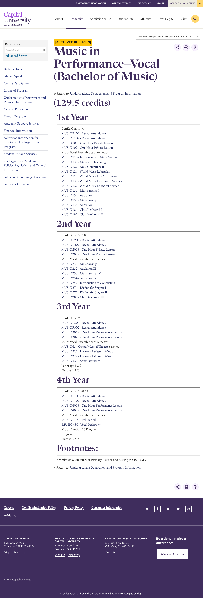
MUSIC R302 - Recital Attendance (83, 327)
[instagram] (188, 509)
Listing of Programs (16, 90)
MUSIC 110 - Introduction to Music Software (90, 157)
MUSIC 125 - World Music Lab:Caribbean (89, 176)
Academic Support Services (21, 123)
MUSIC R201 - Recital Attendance (83, 240)
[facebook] (157, 509)
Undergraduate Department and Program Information (25, 100)
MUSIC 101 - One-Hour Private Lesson (87, 143)
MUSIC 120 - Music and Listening (83, 162)
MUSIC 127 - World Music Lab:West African (90, 186)
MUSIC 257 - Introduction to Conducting (88, 283)
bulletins (67, 593)
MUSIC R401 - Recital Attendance (83, 396)
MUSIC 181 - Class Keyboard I (81, 209)
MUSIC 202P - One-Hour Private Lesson (88, 254)
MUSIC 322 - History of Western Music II (88, 356)
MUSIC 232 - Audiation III (78, 268)
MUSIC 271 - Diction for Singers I (83, 287)
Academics (76, 19)
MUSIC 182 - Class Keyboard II (82, 214)
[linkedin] (168, 509)
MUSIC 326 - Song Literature (80, 361)
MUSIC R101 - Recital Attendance (83, 133)
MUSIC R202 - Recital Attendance (83, 245)
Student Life (126, 19)
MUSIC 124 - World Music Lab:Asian (85, 171)
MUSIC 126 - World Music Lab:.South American (92, 181)
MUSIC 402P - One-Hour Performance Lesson (91, 410)
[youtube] (178, 509)
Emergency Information (91, 3)
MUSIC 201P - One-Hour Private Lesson (88, 249)
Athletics (145, 19)
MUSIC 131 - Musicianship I (80, 190)
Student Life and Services (20, 154)
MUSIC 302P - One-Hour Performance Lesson (91, 337)
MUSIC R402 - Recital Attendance (83, 401)
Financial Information (18, 131)
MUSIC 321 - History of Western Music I (88, 351)
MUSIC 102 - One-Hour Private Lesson (87, 148)
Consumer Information (106, 507)
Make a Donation (172, 554)
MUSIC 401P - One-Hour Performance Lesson (91, 405)
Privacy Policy (74, 507)
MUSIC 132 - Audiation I (77, 195)
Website (60, 555)
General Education (16, 109)
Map (7, 552)
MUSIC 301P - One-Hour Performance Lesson (91, 332)
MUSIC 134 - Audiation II (78, 205)
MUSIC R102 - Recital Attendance (83, 138)
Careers (9, 507)
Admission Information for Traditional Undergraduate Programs (21, 142)
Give (184, 19)
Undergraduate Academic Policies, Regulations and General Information (25, 166)
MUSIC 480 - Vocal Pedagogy (81, 424)
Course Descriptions (17, 83)
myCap (160, 3)
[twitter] (147, 509)
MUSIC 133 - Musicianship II (80, 200)
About (59, 19)
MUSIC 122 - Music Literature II (82, 167)
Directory (144, 3)
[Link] (17, 18)
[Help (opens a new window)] (194, 47)
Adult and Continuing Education (25, 177)
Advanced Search (16, 56)
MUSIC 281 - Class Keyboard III (82, 297)
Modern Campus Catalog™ (129, 593)
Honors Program (15, 116)
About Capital (13, 76)
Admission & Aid (100, 19)
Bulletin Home (13, 69)
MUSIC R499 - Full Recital (78, 420)
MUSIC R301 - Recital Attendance (83, 323)
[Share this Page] (177, 47)
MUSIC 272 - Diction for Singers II (84, 292)
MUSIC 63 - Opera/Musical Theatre (84, 346)
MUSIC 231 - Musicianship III (81, 264)
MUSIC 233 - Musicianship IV (81, 273)
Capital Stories (121, 3)
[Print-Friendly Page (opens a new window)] (186, 47)
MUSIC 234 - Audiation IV (78, 278)
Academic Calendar (16, 184)
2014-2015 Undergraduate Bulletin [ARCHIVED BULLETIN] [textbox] (164, 36)
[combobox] (168, 37)
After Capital (165, 19)
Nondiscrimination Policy (39, 507)
